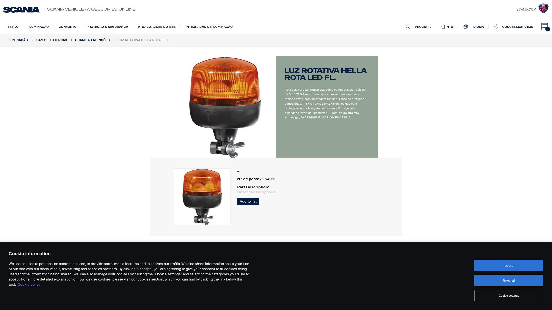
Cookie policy (29, 284)
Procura (422, 27)
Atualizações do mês (157, 27)
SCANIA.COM (526, 9)
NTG (449, 27)
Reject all (509, 280)
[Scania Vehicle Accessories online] (21, 9)
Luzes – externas (51, 40)
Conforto (68, 27)
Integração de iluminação (209, 27)
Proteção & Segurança (107, 27)
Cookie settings (509, 295)
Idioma (478, 27)
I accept (509, 265)
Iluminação (38, 27)
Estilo (13, 27)
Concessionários (517, 27)
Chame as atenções (92, 40)
